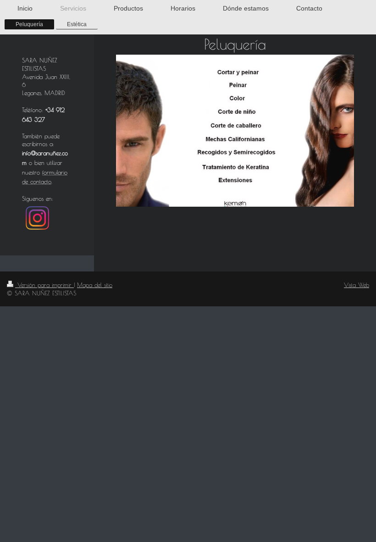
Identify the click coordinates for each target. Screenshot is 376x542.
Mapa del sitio (94, 284)
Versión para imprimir (44, 284)
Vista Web (356, 284)
